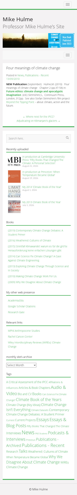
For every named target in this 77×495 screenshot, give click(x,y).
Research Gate (16, 312)
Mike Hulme (18, 19)
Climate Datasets (39, 410)
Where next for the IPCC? (38, 116)
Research (12, 451)
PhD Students (41, 433)
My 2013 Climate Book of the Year (41, 202)
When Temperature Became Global (27, 457)
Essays (42, 419)
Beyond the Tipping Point (20, 102)
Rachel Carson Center (20, 336)
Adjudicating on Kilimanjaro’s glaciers (38, 120)
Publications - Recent (37, 75)
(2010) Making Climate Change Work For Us (32, 276)
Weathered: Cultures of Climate (48, 451)
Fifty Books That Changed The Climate (48, 426)
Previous (30, 439)
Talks (23, 451)
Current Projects (25, 420)
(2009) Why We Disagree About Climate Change (34, 282)
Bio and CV (25, 394)
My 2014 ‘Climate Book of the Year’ (41, 187)
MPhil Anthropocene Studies (24, 330)
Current (10, 420)
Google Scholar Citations (21, 306)
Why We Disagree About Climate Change (34, 459)
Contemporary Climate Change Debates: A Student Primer (37, 412)
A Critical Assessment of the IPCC (27, 382)
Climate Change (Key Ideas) (23, 405)
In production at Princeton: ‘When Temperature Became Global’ (41, 173)
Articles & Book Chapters (34, 388)
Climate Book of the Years (38, 399)
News (21, 75)
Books (37, 394)
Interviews (13, 433)
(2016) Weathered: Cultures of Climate (29, 240)
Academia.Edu (16, 300)
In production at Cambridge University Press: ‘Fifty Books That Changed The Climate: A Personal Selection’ (43, 160)
